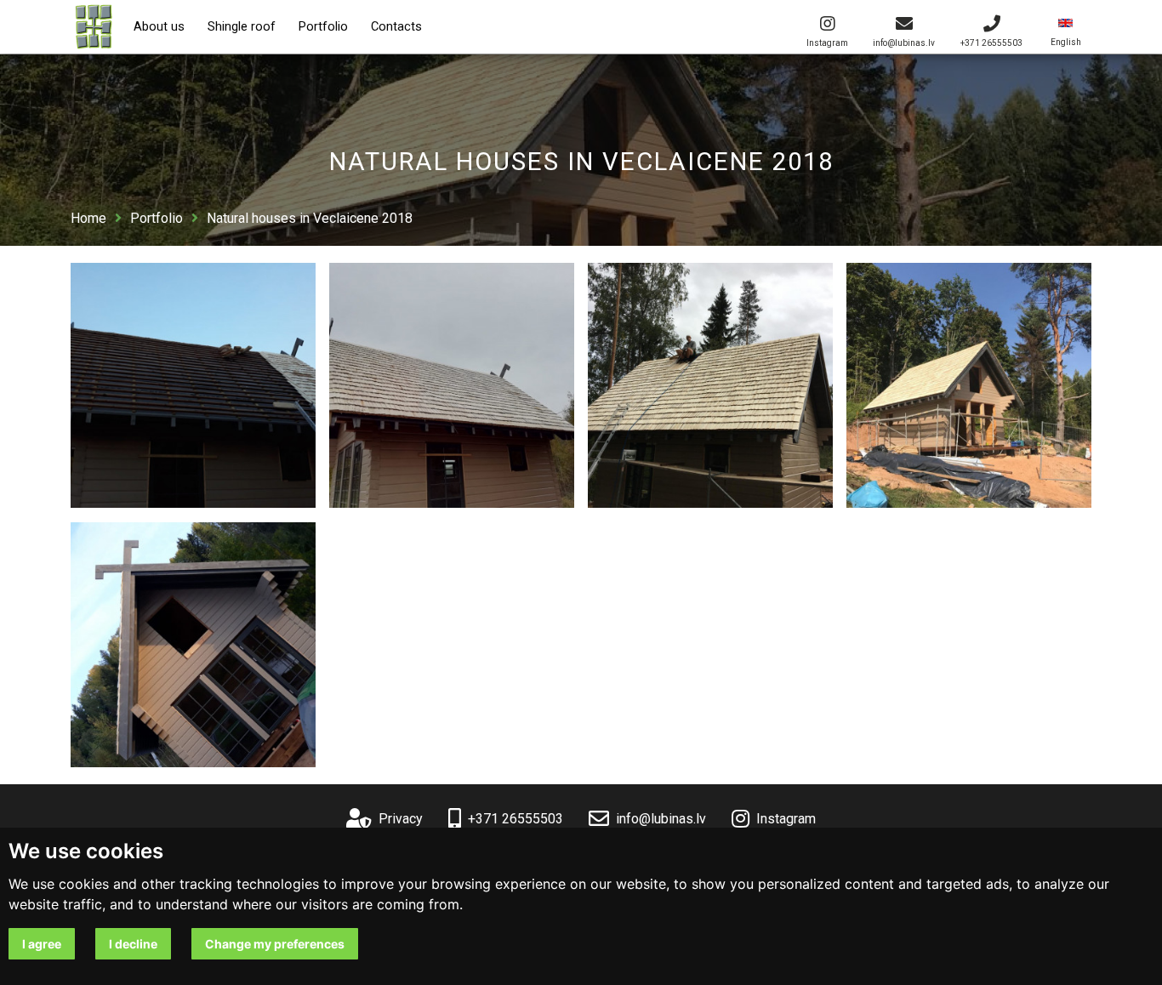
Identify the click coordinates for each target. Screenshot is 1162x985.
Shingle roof (242, 27)
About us (159, 27)
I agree (41, 944)
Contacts (396, 27)
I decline (133, 944)
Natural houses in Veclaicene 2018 (310, 218)
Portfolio (323, 27)
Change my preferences (275, 944)
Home (88, 218)
